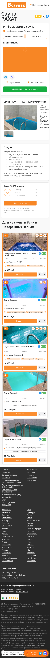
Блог (4, 500)
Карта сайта (7, 497)
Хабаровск (31, 553)
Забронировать (14, 82)
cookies (23, 653)
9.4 (45, 439)
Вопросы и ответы (9, 475)
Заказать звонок (37, 82)
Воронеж (5, 523)
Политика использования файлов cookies (12, 486)
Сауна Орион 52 (11, 393)
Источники (31, 480)
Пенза (29, 515)
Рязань (30, 523)
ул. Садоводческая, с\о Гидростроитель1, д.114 (26, 31)
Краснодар (6, 545)
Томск (29, 539)
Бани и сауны (32, 469)
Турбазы (30, 475)
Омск (29, 510)
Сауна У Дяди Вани (12, 439)
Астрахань (6, 510)
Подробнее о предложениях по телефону (25, 405)
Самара (30, 526)
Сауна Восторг (10, 300)
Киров (4, 542)
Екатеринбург (7, 526)
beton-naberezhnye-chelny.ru (14, 575)
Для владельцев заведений (8, 503)
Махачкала (6, 553)
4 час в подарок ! (14, 359)
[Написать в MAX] (12, 77)
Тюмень (30, 545)
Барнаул (5, 515)
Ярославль (31, 561)
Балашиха (6, 512)
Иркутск (5, 531)
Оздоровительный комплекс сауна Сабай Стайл (20, 254)
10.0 (44, 300)
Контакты (6, 478)
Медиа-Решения (22, 592)
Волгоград (6, 520)
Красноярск (7, 547)
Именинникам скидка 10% (17, 312)
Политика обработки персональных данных (11, 481)
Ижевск (5, 528)
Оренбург (31, 512)
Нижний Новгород (9, 558)
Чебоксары (31, 555)
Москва (5, 555)
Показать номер (25, 89)
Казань (5, 534)
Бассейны (31, 472)
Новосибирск (7, 561)
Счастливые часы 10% (36, 266)
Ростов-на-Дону (33, 520)
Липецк (5, 550)
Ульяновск (31, 547)
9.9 (45, 254)
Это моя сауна (36, 36)
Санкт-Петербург (34, 528)
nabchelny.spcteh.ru (10, 572)
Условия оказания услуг (12, 494)
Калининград (7, 536)
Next (33, 117)
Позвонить (20, 274)
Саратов (30, 531)
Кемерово (6, 539)
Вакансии (6, 472)
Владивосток (7, 518)
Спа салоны (32, 478)
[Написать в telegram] (5, 77)
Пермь (29, 518)
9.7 (45, 393)
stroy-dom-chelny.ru (10, 578)
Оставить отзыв (20, 203)
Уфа (28, 550)
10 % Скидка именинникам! (17, 266)
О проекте (6, 469)
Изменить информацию (14, 36)
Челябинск (31, 558)
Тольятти (30, 536)
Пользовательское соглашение (9, 491)
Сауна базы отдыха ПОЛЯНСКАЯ (19, 346)
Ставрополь (32, 534)
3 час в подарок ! (28, 359)
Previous (7, 117)
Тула (29, 542)
